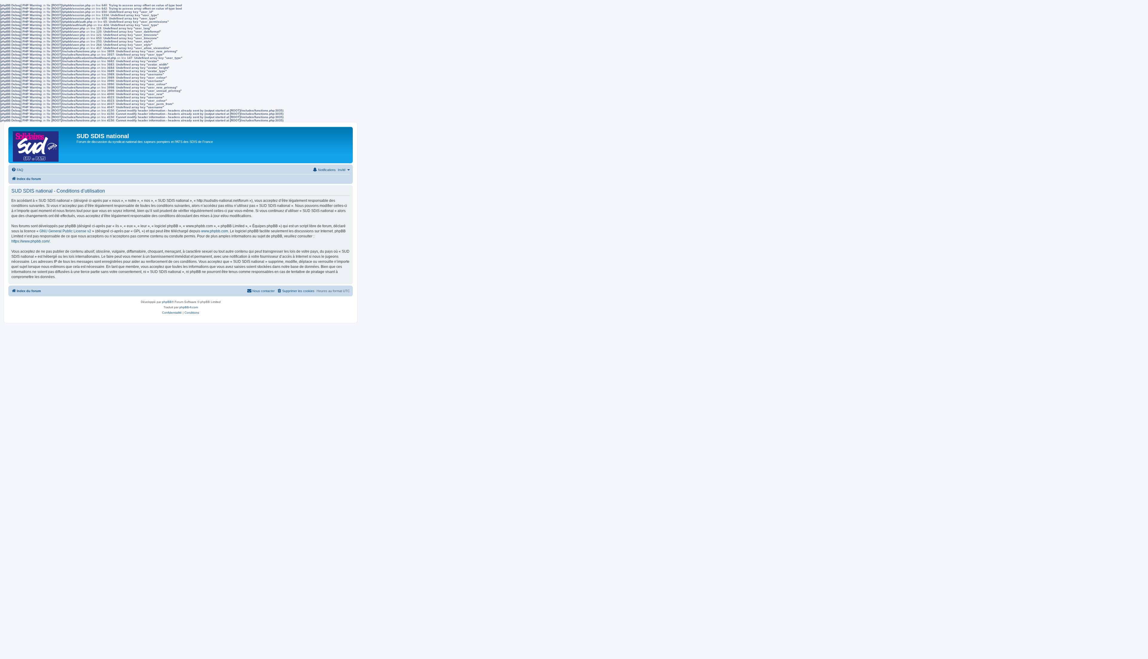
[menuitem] (17, 169)
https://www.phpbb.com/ (30, 241)
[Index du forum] (43, 145)
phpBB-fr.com (188, 307)
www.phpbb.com (214, 231)
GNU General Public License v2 (65, 231)
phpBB (167, 301)
